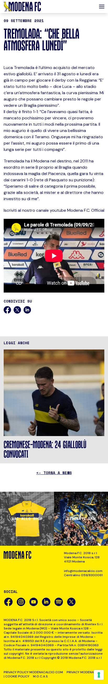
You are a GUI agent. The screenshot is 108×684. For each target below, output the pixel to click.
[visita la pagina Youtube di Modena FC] (33, 602)
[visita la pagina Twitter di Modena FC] (71, 602)
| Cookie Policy (16, 676)
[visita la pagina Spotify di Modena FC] (59, 602)
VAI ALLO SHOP (27, 519)
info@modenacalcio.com (83, 571)
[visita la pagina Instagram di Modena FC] (21, 602)
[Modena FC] (22, 7)
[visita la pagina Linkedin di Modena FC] (46, 602)
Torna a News (54, 472)
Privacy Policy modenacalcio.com (33, 672)
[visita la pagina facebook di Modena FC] (8, 602)
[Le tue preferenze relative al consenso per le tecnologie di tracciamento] (99, 675)
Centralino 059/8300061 (83, 575)
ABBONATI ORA (81, 519)
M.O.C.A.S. (40, 676)
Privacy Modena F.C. (83, 672)
